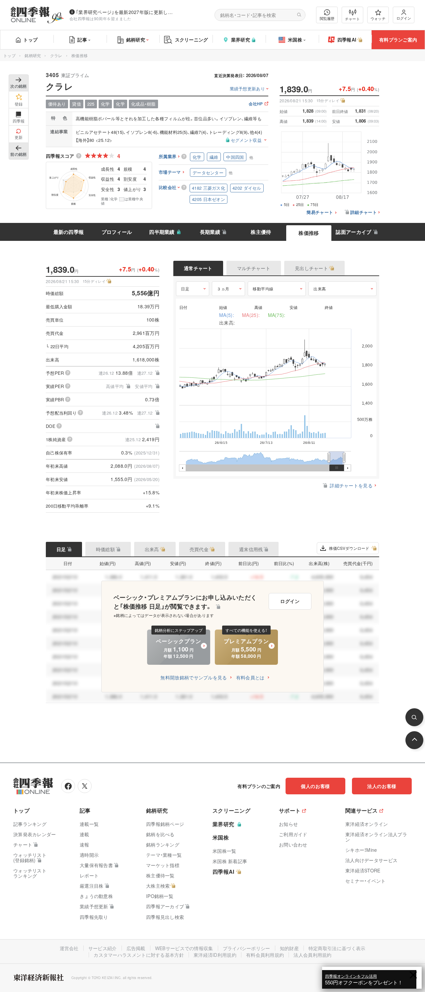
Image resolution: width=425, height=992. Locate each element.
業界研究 (240, 39)
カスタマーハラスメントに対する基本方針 (139, 954)
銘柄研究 (135, 39)
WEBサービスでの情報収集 (184, 948)
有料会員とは (250, 677)
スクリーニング (191, 39)
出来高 (319, 288)
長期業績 (210, 232)
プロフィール (117, 232)
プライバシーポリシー (246, 948)
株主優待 (261, 232)
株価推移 (308, 233)
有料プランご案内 (398, 39)
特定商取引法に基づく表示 (337, 948)
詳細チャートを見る (351, 485)
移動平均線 (263, 288)
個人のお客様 (315, 786)
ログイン (403, 18)
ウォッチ (378, 18)
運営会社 (69, 948)
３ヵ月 (223, 288)
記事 (82, 39)
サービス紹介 (102, 948)
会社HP (256, 104)
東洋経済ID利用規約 (215, 954)
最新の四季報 (68, 232)
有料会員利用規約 (265, 954)
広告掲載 (136, 948)
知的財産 (289, 948)
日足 (185, 288)
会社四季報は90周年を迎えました (100, 18)
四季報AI (347, 39)
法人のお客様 (381, 786)
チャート (352, 18)
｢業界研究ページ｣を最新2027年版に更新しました (126, 12)
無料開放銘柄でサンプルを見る (193, 677)
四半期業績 (162, 232)
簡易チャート (319, 212)
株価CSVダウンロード (349, 548)
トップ (30, 39)
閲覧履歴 (327, 18)
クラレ (56, 55)
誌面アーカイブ (353, 232)
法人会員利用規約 (312, 954)
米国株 (295, 39)
